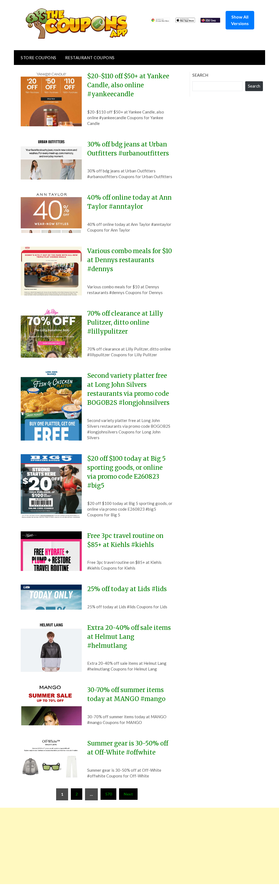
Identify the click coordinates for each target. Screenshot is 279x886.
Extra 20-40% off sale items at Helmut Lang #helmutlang (129, 636)
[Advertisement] (139, 846)
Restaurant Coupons (90, 57)
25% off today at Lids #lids (127, 589)
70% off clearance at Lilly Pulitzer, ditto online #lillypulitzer (125, 322)
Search (200, 75)
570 (108, 794)
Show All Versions (240, 20)
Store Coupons (38, 57)
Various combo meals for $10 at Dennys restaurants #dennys (129, 260)
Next (128, 794)
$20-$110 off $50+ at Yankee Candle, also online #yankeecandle (128, 85)
